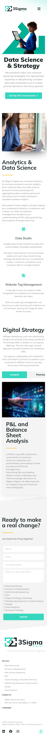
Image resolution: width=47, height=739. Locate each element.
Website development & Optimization (24, 601)
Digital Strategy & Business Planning (21, 679)
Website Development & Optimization (21, 683)
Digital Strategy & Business (18, 598)
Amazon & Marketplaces (17, 589)
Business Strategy (14, 610)
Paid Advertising (13, 586)
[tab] (14, 374)
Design (9, 604)
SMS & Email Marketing (17, 592)
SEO (7, 595)
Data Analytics (12, 607)
